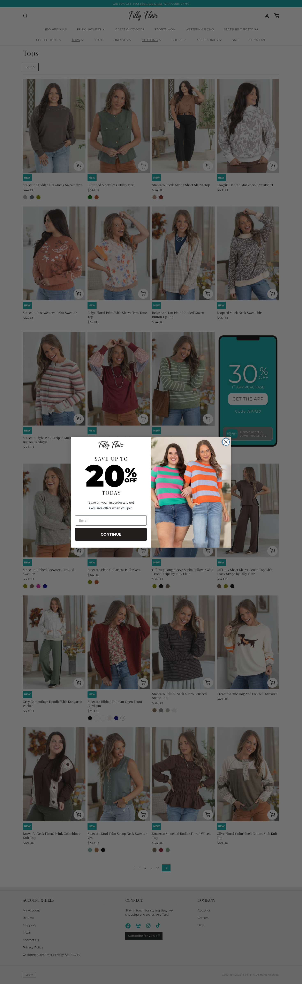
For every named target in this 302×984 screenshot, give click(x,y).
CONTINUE (111, 534)
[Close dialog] (225, 441)
